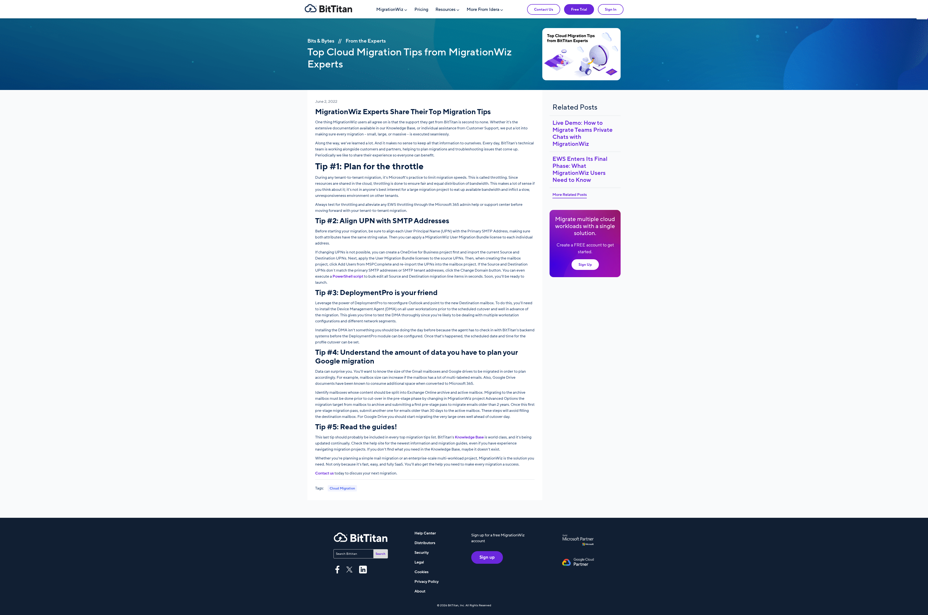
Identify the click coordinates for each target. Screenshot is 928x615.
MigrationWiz (389, 9)
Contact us (324, 473)
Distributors (424, 543)
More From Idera (483, 9)
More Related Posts (569, 195)
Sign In (610, 9)
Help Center (425, 533)
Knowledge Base (469, 437)
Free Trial (579, 9)
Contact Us (543, 9)
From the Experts (366, 41)
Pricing (421, 9)
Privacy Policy (426, 581)
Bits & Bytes (320, 41)
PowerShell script (348, 276)
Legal (419, 562)
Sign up (487, 557)
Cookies (421, 572)
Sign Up (585, 265)
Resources (445, 9)
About (419, 591)
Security (421, 552)
